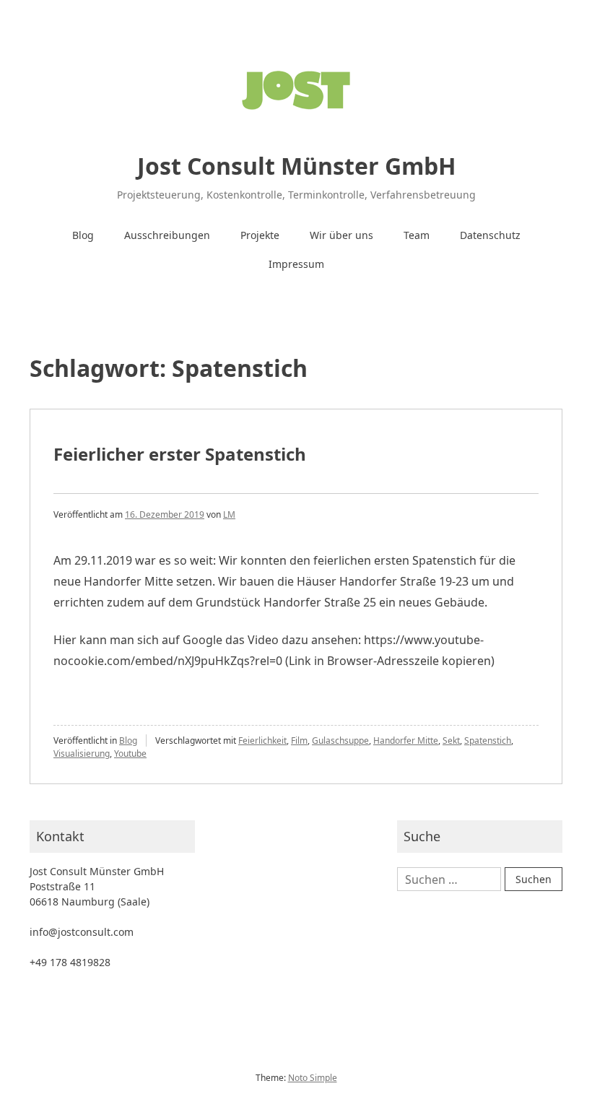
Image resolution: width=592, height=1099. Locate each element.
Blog (83, 235)
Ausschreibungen (167, 235)
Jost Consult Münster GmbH (296, 165)
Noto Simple (312, 1078)
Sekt (451, 740)
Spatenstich (487, 740)
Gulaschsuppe (340, 740)
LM (229, 514)
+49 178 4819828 (70, 962)
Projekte (259, 235)
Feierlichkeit (262, 740)
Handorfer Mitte (405, 740)
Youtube (130, 753)
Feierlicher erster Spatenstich (179, 454)
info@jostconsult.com (82, 932)
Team (417, 235)
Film (299, 740)
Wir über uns (341, 235)
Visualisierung (81, 753)
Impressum (296, 264)
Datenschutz (490, 235)
